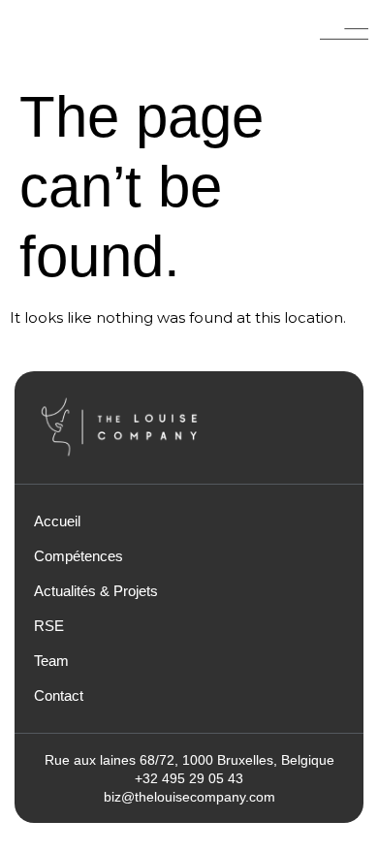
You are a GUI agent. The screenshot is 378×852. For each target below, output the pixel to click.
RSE (49, 625)
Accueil (57, 521)
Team (51, 660)
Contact (58, 695)
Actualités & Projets (96, 591)
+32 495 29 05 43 (189, 778)
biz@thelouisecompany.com (189, 797)
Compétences (78, 556)
